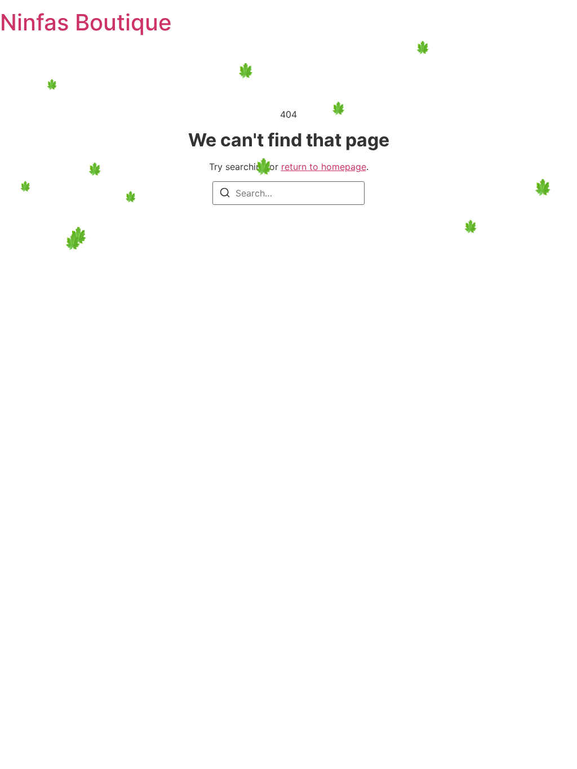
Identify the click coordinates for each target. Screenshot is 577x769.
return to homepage (323, 166)
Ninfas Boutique (86, 22)
